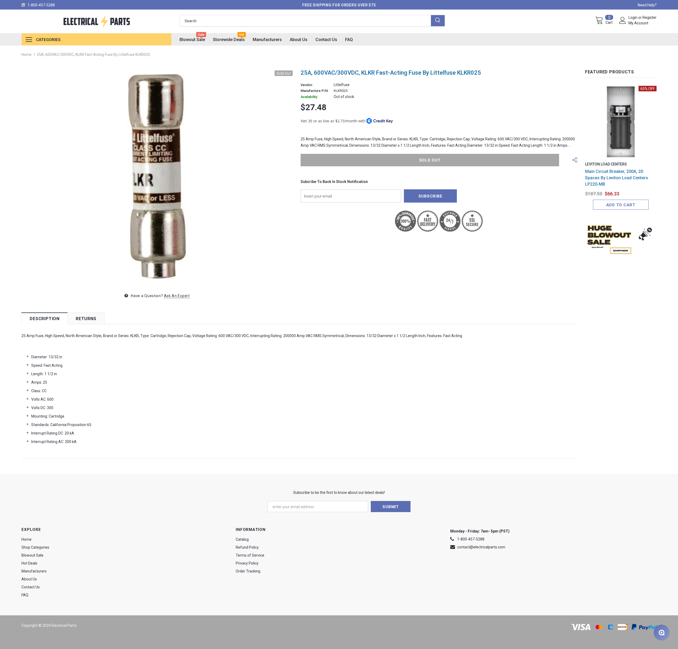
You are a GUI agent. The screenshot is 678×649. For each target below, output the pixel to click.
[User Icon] (622, 20)
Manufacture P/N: (314, 91)
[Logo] (96, 21)
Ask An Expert (177, 296)
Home (26, 54)
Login (633, 17)
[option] (157, 176)
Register (650, 17)
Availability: (309, 97)
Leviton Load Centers (606, 164)
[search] (305, 20)
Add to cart (620, 205)
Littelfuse (342, 85)
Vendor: (307, 85)
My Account (638, 23)
